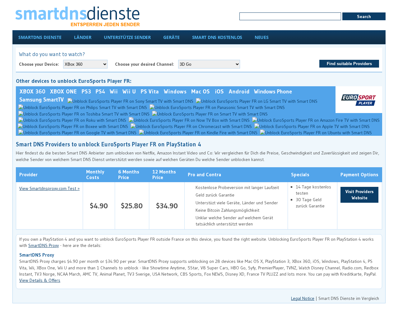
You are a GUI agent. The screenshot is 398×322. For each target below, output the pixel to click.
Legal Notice (302, 298)
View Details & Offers (39, 280)
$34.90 (167, 205)
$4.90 (99, 205)
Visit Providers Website (359, 195)
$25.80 (132, 205)
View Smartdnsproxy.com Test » (49, 188)
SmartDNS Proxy (43, 245)
